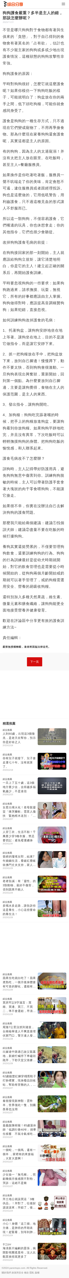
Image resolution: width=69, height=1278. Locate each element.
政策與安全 (17, 1272)
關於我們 (6, 1272)
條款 (26, 1272)
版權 (37, 1272)
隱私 (31, 1272)
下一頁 (34, 661)
